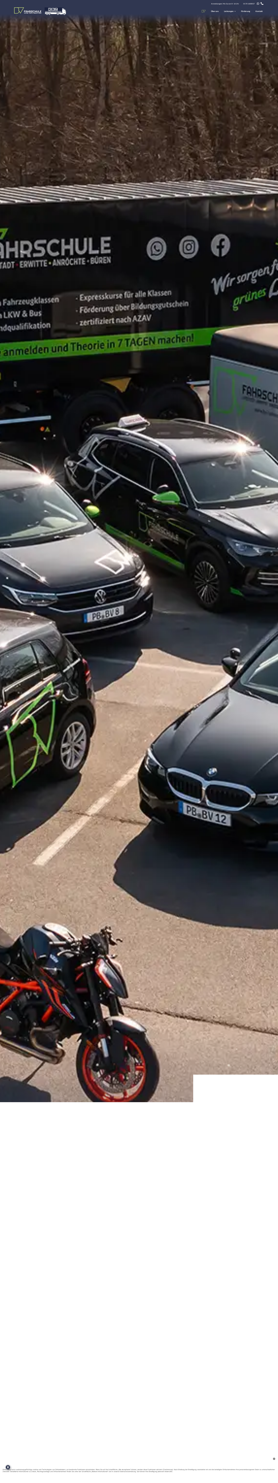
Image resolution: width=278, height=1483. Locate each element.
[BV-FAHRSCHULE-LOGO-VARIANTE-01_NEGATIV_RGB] (27, 8)
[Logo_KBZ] (55, 8)
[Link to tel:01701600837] (262, 3)
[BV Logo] (204, 10)
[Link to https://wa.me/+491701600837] (258, 3)
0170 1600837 (249, 4)
